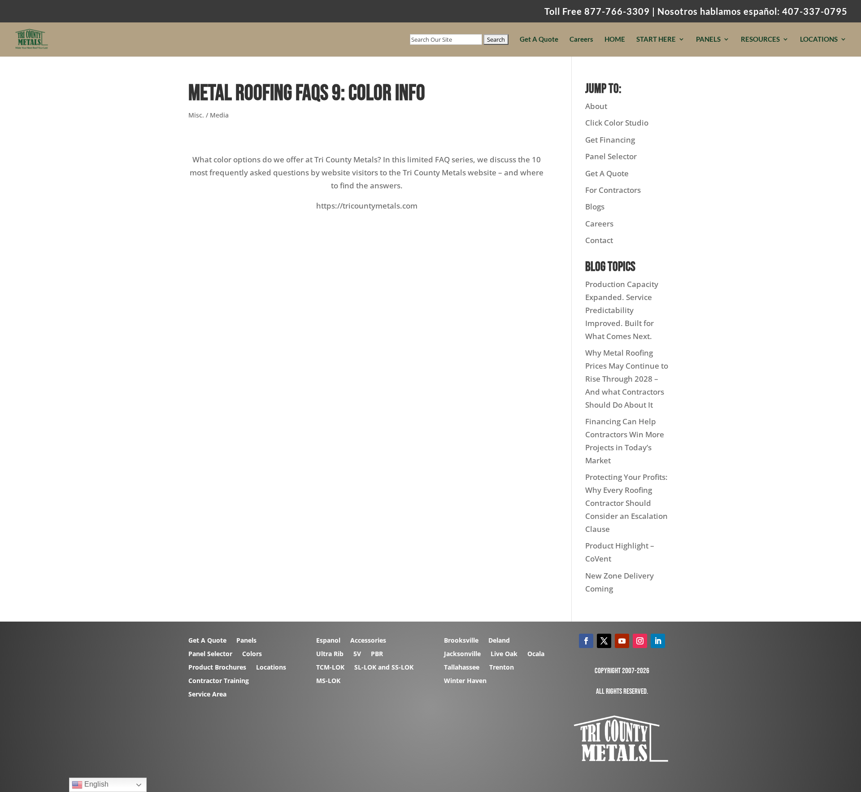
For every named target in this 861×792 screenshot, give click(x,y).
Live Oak (504, 654)
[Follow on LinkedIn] (658, 641)
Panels (246, 640)
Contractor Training (218, 681)
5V (357, 654)
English (96, 784)
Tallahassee (461, 667)
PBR (377, 654)
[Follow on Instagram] (640, 641)
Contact (599, 240)
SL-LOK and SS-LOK (383, 667)
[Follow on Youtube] (622, 641)
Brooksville (461, 640)
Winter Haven (465, 681)
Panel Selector (611, 156)
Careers (581, 39)
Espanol (328, 640)
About (596, 106)
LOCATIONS (819, 39)
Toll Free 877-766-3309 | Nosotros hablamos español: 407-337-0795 (696, 12)
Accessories (368, 640)
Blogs (594, 206)
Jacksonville (462, 654)
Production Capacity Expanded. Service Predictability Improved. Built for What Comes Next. (621, 310)
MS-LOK (328, 681)
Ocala (535, 654)
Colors (252, 654)
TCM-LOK (330, 667)
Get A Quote (539, 39)
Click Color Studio (616, 122)
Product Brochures (217, 667)
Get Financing (610, 140)
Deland (499, 640)
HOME (614, 39)
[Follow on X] (604, 641)
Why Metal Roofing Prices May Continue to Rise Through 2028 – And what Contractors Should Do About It (626, 379)
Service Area (207, 694)
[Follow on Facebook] (586, 641)
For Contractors (613, 190)
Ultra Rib (330, 654)
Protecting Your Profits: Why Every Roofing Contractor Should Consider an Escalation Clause (626, 503)
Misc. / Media (208, 115)
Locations (271, 667)
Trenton (501, 667)
